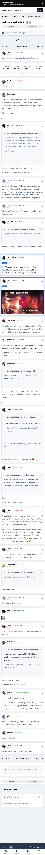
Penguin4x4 (11, 339)
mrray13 (8, 33)
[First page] (3, 47)
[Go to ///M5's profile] (4, 53)
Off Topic (22, 33)
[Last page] (42, 47)
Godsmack (11, 94)
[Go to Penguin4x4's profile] (4, 340)
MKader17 (10, 692)
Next (37, 47)
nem (8, 611)
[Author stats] (42, 53)
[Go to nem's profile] (4, 611)
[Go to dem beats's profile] (4, 321)
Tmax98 (10, 642)
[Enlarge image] (33, 460)
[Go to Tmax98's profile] (4, 643)
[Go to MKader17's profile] (4, 693)
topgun (9, 180)
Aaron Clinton (12, 257)
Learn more (4, 4)
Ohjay (9, 716)
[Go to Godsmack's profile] (4, 95)
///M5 (9, 52)
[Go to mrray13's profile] (3, 33)
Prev (7, 47)
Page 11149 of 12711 (22, 47)
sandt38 (10, 125)
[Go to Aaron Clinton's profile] (4, 258)
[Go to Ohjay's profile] (4, 717)
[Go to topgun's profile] (4, 181)
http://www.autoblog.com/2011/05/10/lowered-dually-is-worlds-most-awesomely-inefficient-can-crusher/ (22, 657)
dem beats (11, 320)
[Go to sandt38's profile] (4, 126)
